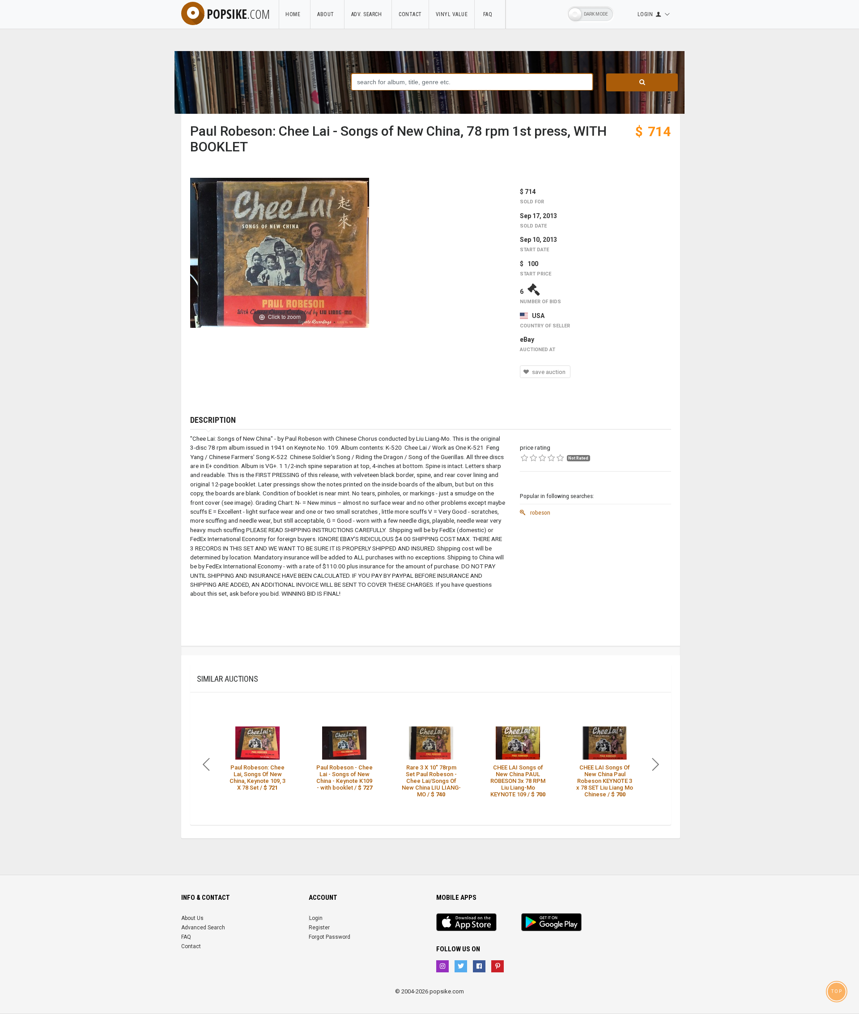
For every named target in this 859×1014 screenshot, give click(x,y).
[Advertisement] (595, 583)
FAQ (489, 14)
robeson (539, 512)
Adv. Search (368, 14)
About (327, 14)
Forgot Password (329, 937)
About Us (192, 918)
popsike (238, 13)
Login (316, 918)
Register (319, 927)
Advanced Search (203, 927)
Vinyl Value (452, 14)
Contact (410, 14)
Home (294, 14)
